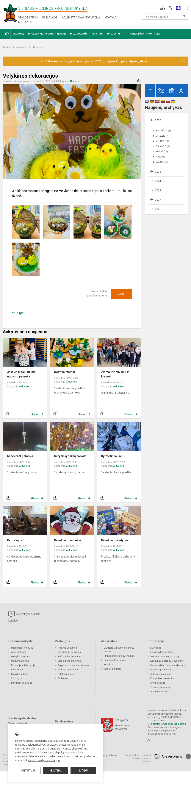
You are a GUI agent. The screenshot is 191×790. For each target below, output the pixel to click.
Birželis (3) (162, 136)
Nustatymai (28, 770)
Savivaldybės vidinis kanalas (24, 617)
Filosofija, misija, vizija (23, 665)
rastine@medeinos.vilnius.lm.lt (169, 723)
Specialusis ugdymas (69, 652)
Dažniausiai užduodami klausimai (168, 665)
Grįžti (20, 313)
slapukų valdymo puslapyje (44, 760)
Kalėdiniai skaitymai (115, 540)
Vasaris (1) (162, 156)
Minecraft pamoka (20, 456)
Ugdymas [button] (18, 33)
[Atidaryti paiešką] (184, 16)
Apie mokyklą (18, 652)
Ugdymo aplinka (20, 660)
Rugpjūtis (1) (163, 130)
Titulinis (7, 47)
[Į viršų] (188, 756)
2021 (158, 209)
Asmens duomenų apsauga (165, 656)
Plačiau (35, 414)
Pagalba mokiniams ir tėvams (73, 665)
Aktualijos (38, 47)
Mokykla (111, 17)
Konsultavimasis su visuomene (167, 660)
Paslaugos (49, 17)
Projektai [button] (113, 33)
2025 (158, 171)
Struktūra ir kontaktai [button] (145, 33)
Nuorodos (155, 647)
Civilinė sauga (157, 682)
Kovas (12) (162, 151)
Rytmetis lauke (111, 456)
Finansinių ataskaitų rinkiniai (119, 655)
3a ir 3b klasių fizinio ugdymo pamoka (21, 374)
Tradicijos (16, 678)
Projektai (108, 664)
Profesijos (14, 540)
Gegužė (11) (162, 141)
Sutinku (83, 770)
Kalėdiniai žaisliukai (67, 540)
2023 (158, 190)
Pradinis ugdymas (67, 647)
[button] (162, 8)
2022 (158, 199)
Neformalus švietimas (69, 656)
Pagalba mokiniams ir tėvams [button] (47, 33)
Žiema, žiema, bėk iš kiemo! (115, 374)
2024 (158, 181)
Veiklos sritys (28, 17)
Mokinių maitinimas (68, 669)
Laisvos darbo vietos (161, 652)
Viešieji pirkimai (112, 668)
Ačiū (121, 294)
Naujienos (22, 47)
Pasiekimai (17, 669)
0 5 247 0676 (158, 720)
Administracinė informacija (81, 17)
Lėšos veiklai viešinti (115, 660)
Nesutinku (56, 770)
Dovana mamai (64, 372)
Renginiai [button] (97, 33)
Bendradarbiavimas (21, 682)
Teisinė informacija (160, 687)
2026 (158, 120)
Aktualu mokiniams (160, 674)
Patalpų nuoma (66, 674)
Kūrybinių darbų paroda (70, 456)
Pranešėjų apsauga (160, 669)
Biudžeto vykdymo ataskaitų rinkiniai (119, 649)
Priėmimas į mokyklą (22, 647)
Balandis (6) (163, 146)
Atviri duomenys (159, 691)
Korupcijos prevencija (162, 678)
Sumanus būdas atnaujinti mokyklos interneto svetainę (138, 758)
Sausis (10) (162, 162)
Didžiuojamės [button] (79, 33)
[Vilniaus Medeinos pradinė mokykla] (10, 13)
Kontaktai (25, 22)
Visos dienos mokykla (70, 660)
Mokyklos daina (19, 674)
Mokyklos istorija (20, 656)
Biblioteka (63, 678)
